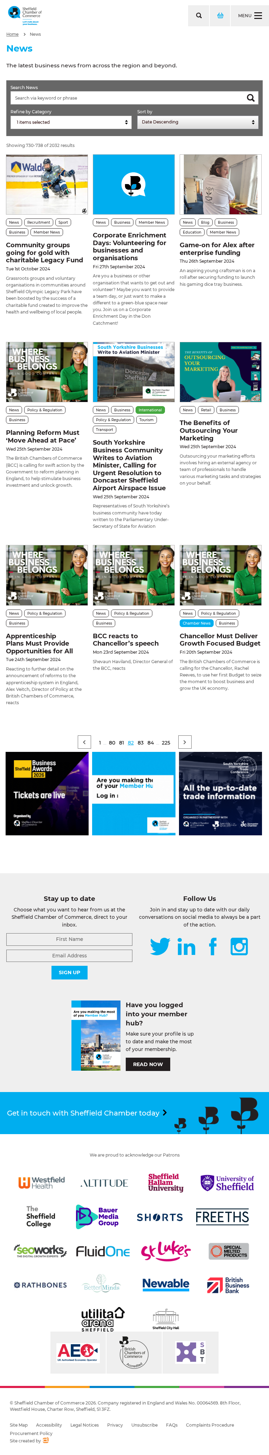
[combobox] (71, 122)
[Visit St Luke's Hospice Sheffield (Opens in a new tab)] (166, 1251)
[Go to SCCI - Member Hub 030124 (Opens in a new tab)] (133, 833)
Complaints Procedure (210, 1425)
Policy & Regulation (44, 410)
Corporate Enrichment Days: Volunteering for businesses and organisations (129, 246)
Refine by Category (31, 111)
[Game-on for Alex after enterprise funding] (221, 184)
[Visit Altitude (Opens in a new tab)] (104, 1183)
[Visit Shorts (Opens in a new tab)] (160, 1217)
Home (12, 34)
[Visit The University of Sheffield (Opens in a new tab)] (227, 1183)
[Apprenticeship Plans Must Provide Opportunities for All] (47, 575)
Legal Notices (84, 1425)
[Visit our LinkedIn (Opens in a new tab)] (186, 947)
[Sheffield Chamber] (25, 15)
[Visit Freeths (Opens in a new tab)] (222, 1217)
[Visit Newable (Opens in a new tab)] (165, 1285)
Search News (24, 87)
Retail (206, 410)
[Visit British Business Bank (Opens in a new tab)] (228, 1285)
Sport (63, 222)
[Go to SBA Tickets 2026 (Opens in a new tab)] (47, 833)
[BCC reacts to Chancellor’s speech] (134, 575)
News (35, 34)
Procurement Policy (31, 1433)
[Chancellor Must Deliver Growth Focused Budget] (221, 575)
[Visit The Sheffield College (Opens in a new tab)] (40, 1217)
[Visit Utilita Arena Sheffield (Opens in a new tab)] (103, 1319)
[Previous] (84, 742)
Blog (205, 222)
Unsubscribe (144, 1425)
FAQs (172, 1425)
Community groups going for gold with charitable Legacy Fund (44, 252)
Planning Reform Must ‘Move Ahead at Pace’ (43, 436)
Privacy (115, 1425)
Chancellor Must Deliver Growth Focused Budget (220, 640)
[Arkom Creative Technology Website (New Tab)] (45, 1441)
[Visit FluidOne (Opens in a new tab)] (103, 1251)
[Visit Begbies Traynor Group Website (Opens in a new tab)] (134, 1353)
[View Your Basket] (219, 15)
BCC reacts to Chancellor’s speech (126, 640)
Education (192, 232)
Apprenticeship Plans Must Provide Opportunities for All (39, 643)
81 (121, 743)
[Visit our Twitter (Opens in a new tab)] (160, 947)
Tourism (146, 420)
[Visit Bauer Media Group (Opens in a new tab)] (97, 1217)
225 (166, 743)
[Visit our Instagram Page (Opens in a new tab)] (239, 947)
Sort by (144, 111)
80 (112, 743)
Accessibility (49, 1425)
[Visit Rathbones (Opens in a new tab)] (40, 1285)
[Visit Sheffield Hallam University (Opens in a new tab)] (166, 1183)
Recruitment (38, 222)
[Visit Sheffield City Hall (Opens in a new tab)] (166, 1319)
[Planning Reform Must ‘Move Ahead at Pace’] (47, 372)
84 (150, 743)
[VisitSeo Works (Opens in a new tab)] (40, 1251)
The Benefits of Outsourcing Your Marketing (209, 430)
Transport (104, 429)
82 (131, 743)
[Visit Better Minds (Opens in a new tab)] (102, 1285)
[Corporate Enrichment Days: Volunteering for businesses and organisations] (134, 184)
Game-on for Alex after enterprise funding (217, 249)
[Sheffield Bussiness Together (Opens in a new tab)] (191, 1353)
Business (17, 232)
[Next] (185, 742)
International (150, 410)
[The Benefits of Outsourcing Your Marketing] (221, 372)
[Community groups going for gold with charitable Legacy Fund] (47, 184)
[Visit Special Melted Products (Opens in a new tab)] (228, 1251)
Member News (47, 232)
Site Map (19, 1425)
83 (141, 743)
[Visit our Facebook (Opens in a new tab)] (213, 947)
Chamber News (197, 623)
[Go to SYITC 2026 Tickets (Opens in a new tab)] (220, 833)
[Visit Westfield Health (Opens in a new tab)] (41, 1183)
